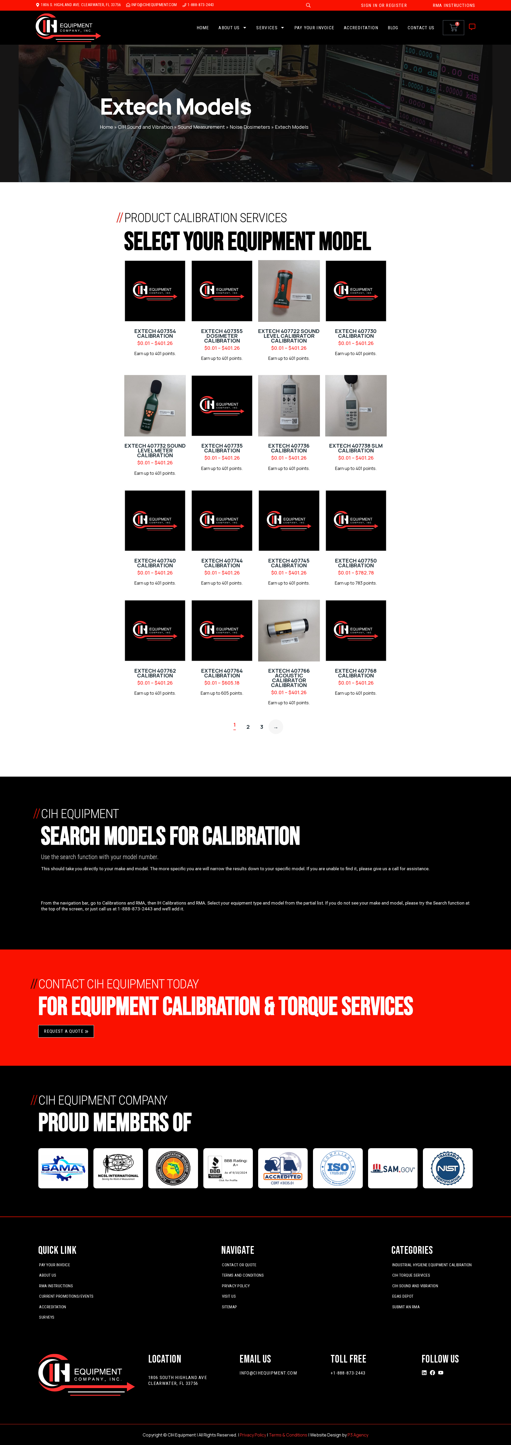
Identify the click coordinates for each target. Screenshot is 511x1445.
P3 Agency (358, 1435)
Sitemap (229, 1307)
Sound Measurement (201, 127)
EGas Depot (403, 1296)
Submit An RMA (406, 1307)
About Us (229, 27)
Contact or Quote (239, 1265)
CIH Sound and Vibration (145, 127)
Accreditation (361, 27)
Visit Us (229, 1296)
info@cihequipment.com (268, 1373)
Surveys (47, 1317)
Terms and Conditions (243, 1275)
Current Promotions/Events (66, 1296)
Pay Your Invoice (314, 27)
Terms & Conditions (288, 1435)
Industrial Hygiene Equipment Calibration (432, 1265)
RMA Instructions (56, 1286)
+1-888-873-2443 (348, 1373)
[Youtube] (440, 1372)
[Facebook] (432, 1372)
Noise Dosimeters (250, 127)
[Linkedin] (424, 1372)
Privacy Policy (236, 1286)
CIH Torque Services (411, 1275)
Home (203, 27)
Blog (393, 27)
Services (266, 27)
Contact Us (421, 27)
